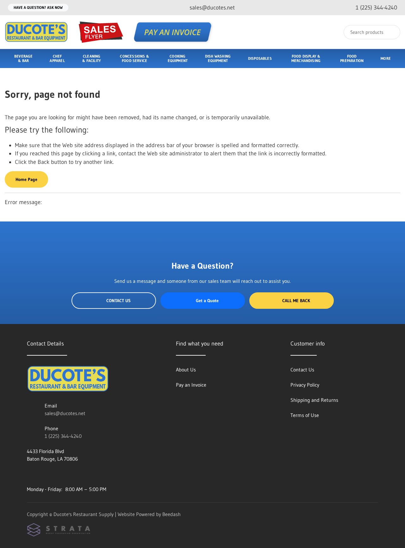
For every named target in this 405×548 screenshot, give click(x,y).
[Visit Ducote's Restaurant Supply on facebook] (30, 474)
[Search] (391, 32)
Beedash (171, 514)
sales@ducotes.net (65, 413)
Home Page (26, 179)
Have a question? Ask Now (38, 7)
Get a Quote (207, 300)
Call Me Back (296, 300)
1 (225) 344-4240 (63, 436)
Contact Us (118, 300)
